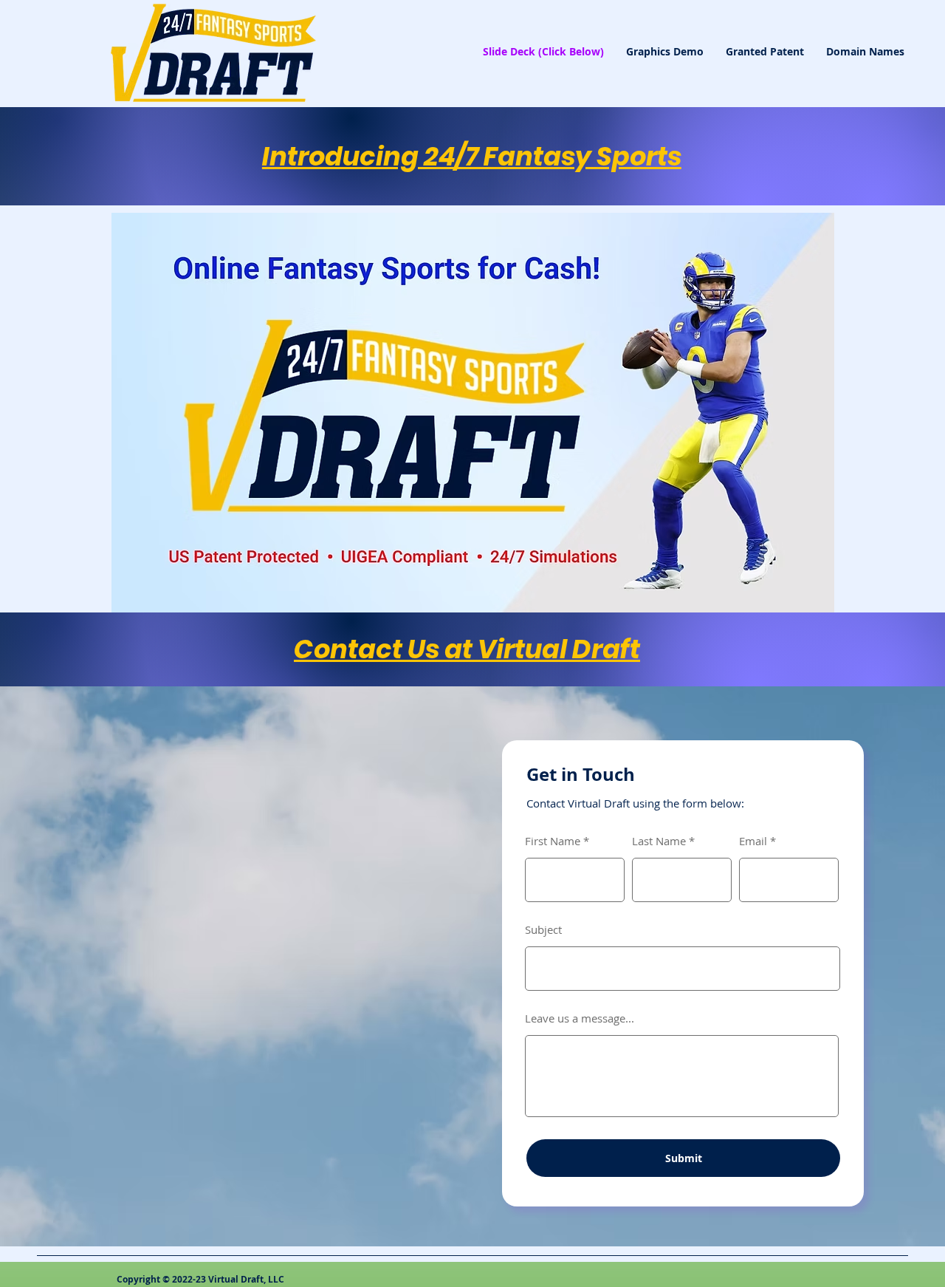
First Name (552, 841)
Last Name (659, 841)
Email (753, 841)
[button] (472, 414)
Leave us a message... (579, 1018)
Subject (543, 929)
